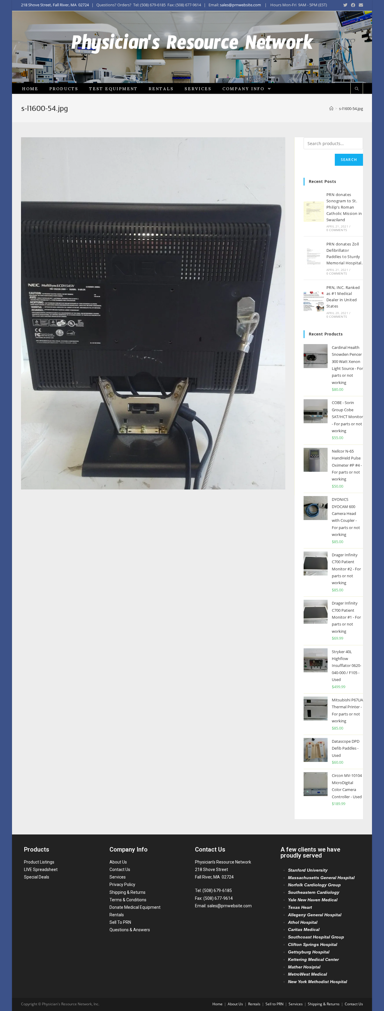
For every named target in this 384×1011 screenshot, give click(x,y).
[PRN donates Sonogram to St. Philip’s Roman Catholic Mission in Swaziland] (314, 211)
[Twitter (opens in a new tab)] (345, 5)
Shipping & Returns (128, 892)
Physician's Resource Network (192, 47)
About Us (118, 862)
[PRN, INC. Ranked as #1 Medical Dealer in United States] (314, 301)
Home (217, 1004)
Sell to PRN (275, 1004)
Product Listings (39, 862)
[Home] (331, 108)
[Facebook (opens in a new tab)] (353, 5)
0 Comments (336, 230)
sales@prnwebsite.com (240, 4)
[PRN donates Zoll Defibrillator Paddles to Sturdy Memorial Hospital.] (314, 258)
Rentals (117, 914)
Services (118, 877)
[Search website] (356, 89)
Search (349, 159)
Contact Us (120, 869)
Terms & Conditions (128, 899)
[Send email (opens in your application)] (360, 5)
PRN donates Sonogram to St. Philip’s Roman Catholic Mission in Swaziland (344, 207)
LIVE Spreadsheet (41, 869)
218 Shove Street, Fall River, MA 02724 (55, 4)
